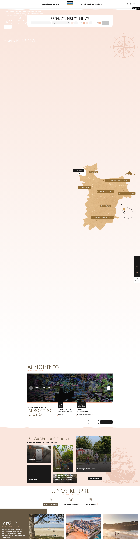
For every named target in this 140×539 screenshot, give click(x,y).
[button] (127, 4)
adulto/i (80, 23)
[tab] (50, 501)
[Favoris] (131, 4)
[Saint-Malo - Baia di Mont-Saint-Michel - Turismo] (70, 4)
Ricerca (106, 23)
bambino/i (95, 23)
